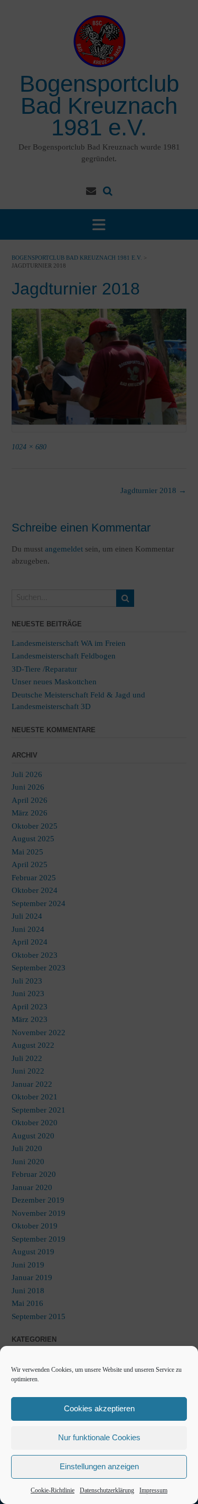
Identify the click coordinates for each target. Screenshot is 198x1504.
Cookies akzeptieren (99, 1408)
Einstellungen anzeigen (99, 1466)
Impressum (153, 1490)
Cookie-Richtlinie (52, 1490)
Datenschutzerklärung (107, 1490)
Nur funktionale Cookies (99, 1437)
